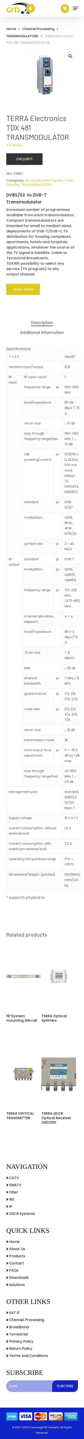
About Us (16, 1248)
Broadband (18, 1327)
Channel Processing (38, 29)
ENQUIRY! (24, 159)
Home (11, 29)
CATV (13, 1177)
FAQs (13, 1270)
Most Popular (53, 180)
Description (42, 322)
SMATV (15, 1185)
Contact (16, 1263)
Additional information (42, 332)
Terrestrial (18, 1334)
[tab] (42, 323)
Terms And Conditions (28, 1355)
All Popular (33, 180)
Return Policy (20, 1348)
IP (10, 1206)
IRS (11, 1199)
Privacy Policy (20, 1341)
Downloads (18, 1277)
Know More (23, 289)
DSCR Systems (21, 1213)
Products (16, 1256)
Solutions (16, 1284)
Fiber (13, 1192)
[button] (70, 56)
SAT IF (14, 1312)
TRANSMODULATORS (22, 36)
